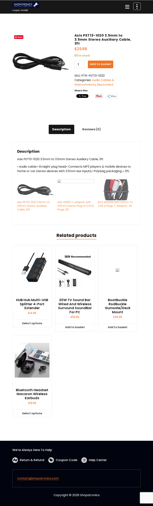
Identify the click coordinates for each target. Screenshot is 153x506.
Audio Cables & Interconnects (94, 82)
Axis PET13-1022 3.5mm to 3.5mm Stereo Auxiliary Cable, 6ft (33, 205)
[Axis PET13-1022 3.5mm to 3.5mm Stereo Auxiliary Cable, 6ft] (35, 189)
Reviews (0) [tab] (91, 129)
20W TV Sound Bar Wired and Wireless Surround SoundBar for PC (75, 306)
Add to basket (100, 64)
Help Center (98, 460)
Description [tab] (61, 129)
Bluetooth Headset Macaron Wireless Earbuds (32, 394)
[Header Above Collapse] (137, 6)
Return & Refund (32, 460)
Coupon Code (66, 460)
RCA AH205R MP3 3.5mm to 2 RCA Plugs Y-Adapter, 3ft (115, 204)
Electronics (105, 84)
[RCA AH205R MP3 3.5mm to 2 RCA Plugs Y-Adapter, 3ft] (116, 189)
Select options (32, 323)
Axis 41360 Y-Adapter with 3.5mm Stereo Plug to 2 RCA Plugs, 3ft (75, 205)
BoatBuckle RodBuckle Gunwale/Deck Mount (117, 306)
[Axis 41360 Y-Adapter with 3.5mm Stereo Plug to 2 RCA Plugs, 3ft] (75, 189)
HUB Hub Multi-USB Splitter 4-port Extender (32, 304)
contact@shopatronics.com (38, 478)
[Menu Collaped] (127, 7)
